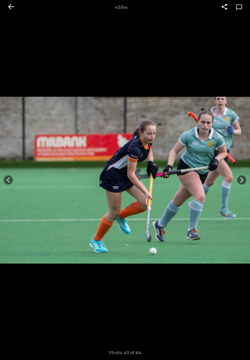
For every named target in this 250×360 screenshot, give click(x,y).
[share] (224, 7)
